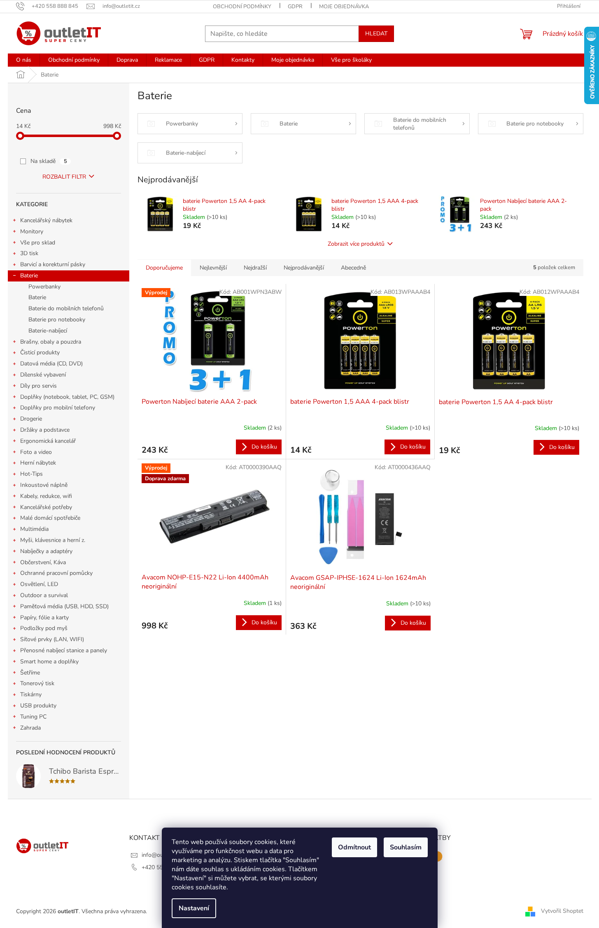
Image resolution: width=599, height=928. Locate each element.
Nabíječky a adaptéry (46, 551)
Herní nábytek (38, 463)
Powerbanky (44, 287)
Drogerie (31, 419)
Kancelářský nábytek (46, 220)
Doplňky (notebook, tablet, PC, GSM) (67, 397)
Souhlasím (406, 847)
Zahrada (30, 728)
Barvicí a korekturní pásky (52, 264)
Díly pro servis (38, 386)
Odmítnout (354, 847)
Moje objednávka (344, 6)
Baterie (29, 275)
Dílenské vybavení (43, 375)
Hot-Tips (31, 474)
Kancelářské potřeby (46, 507)
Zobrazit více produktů (356, 244)
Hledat (376, 33)
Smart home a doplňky (49, 661)
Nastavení (194, 908)
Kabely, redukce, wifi (46, 496)
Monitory (31, 231)
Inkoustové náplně (44, 485)
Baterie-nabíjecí (47, 331)
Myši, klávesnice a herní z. (52, 540)
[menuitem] (24, 60)
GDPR (295, 6)
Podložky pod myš (44, 628)
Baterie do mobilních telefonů (66, 308)
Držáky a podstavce (45, 430)
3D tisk (29, 253)
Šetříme (30, 673)
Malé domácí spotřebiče (50, 518)
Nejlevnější (213, 268)
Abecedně (353, 268)
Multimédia (34, 529)
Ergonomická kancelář (48, 441)
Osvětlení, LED (39, 584)
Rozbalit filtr (64, 177)
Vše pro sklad (37, 243)
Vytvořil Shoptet (562, 911)
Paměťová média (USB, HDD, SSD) (64, 606)
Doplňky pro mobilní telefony (57, 408)
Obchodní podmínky (242, 6)
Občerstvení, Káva (43, 562)
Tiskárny (31, 694)
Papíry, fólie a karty (44, 617)
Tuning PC (33, 717)
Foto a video (36, 452)
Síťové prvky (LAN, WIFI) (52, 639)
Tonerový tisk (37, 683)
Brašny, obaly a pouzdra (50, 342)
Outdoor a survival (44, 595)
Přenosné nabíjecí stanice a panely (63, 650)
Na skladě (48, 161)
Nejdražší (255, 268)
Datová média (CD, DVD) (51, 363)
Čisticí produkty (40, 352)
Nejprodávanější (304, 268)
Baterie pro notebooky (56, 319)
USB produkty (38, 705)
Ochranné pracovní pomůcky (56, 573)
